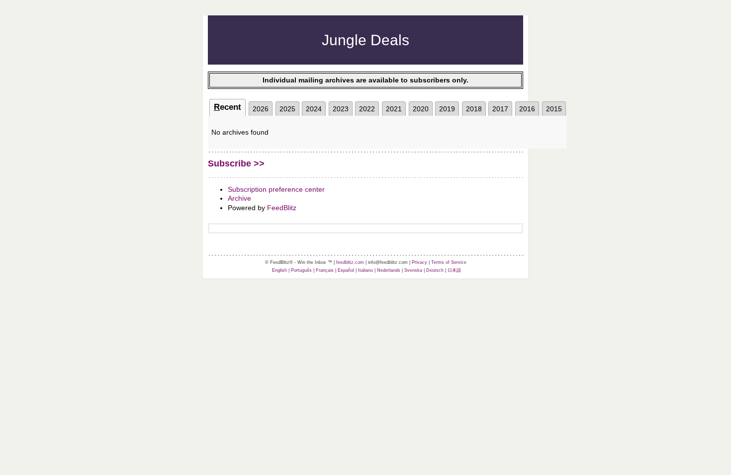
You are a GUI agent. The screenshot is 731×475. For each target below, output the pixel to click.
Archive (239, 198)
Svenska (413, 270)
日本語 (454, 270)
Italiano (365, 270)
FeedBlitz (281, 208)
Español (346, 270)
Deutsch (435, 270)
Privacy (419, 262)
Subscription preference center (276, 189)
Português (301, 270)
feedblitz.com (350, 262)
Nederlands (388, 270)
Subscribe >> (236, 163)
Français (325, 270)
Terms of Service (448, 262)
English (279, 270)
